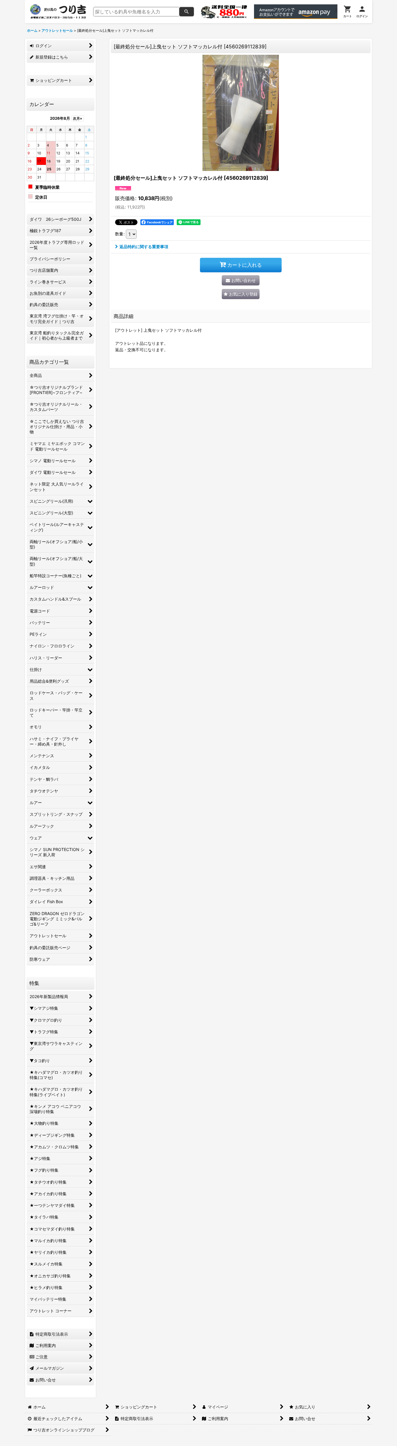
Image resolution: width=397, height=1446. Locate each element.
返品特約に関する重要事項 (143, 246)
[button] (241, 294)
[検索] (186, 11)
